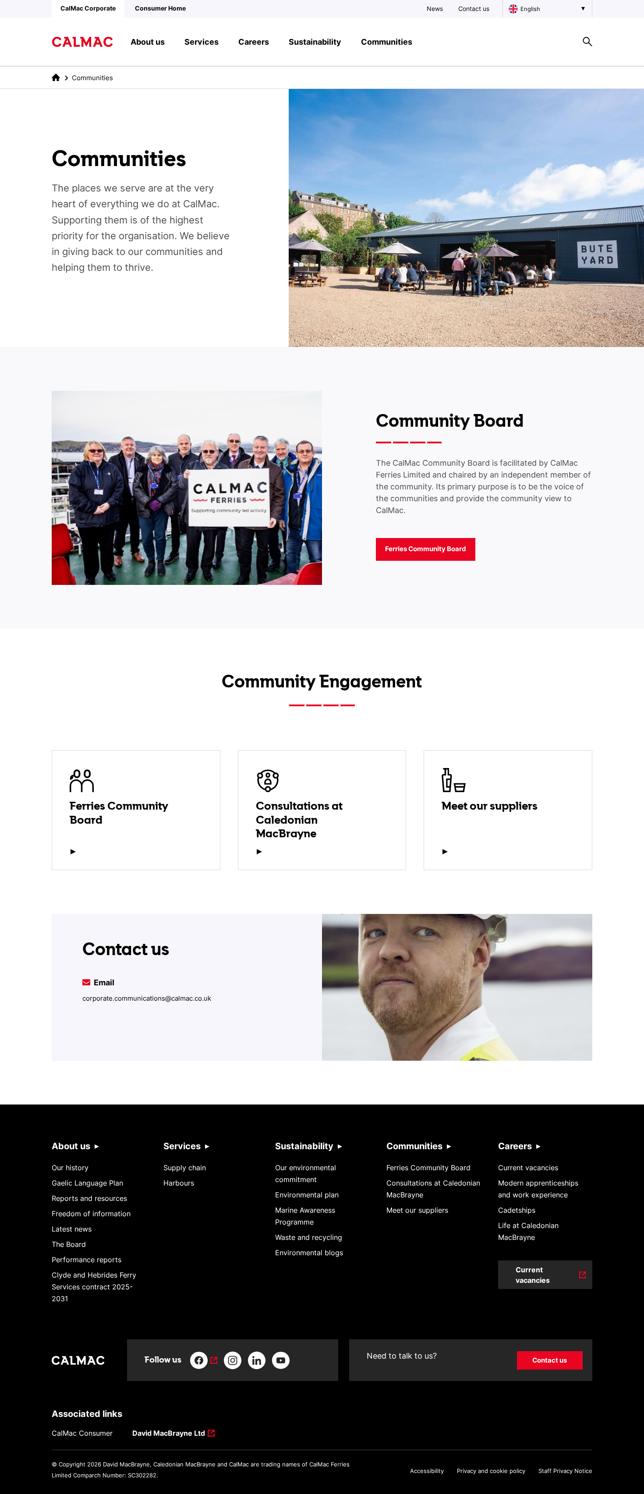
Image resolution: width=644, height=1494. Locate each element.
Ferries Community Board (425, 549)
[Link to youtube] (281, 1360)
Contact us (473, 8)
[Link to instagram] (232, 1360)
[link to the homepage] (56, 77)
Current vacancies (528, 1167)
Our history (70, 1167)
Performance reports (86, 1259)
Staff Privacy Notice (565, 1470)
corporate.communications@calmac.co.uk (146, 998)
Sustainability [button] (315, 41)
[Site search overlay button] (587, 41)
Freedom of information (91, 1213)
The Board (69, 1244)
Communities (414, 1146)
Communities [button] (386, 41)
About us (71, 1146)
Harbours (178, 1183)
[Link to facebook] (203, 1360)
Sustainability (304, 1146)
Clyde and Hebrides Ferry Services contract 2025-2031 (94, 1287)
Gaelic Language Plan (87, 1183)
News (435, 8)
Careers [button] (253, 41)
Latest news (72, 1229)
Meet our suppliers (417, 1210)
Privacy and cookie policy (491, 1470)
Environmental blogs (309, 1252)
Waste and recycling (308, 1237)
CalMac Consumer (82, 1433)
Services (182, 1146)
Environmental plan (307, 1194)
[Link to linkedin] (256, 1360)
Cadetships (516, 1210)
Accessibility (427, 1470)
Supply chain (184, 1167)
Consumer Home (160, 8)
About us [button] (148, 41)
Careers (515, 1146)
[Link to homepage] (82, 42)
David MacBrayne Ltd (168, 1434)
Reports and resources (89, 1198)
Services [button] (201, 41)
